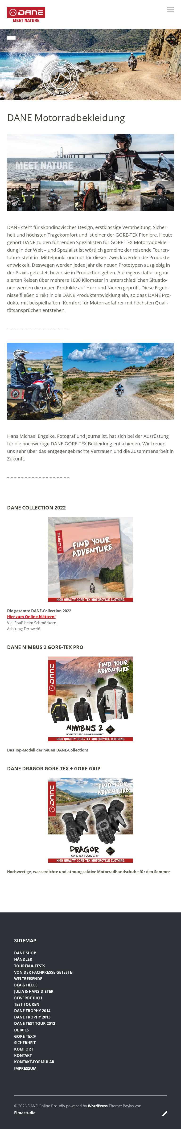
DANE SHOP (25, 953)
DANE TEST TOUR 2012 (34, 1023)
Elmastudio (25, 1112)
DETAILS (21, 1030)
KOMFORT (23, 1049)
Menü (170, 9)
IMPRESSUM (25, 1068)
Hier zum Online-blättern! (31, 616)
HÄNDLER (23, 959)
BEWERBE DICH (28, 998)
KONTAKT (23, 1055)
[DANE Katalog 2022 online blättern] (90, 559)
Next (172, 66)
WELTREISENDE (28, 978)
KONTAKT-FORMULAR (34, 1061)
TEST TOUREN (26, 1004)
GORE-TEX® (25, 1036)
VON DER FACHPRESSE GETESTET (44, 972)
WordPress (98, 1105)
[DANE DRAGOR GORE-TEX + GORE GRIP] (90, 820)
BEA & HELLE (25, 985)
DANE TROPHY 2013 (32, 1017)
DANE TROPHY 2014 (32, 1010)
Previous (8, 66)
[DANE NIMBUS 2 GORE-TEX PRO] (90, 699)
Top (162, 1113)
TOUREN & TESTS (29, 966)
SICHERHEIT (25, 1042)
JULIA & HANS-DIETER (33, 991)
